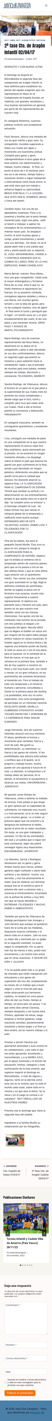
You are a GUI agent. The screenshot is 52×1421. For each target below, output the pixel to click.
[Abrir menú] (46, 5)
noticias (41, 40)
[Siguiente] (44, 1233)
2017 (6, 40)
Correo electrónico (17, 1358)
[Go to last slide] (8, 1233)
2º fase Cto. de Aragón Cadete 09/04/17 (40, 1172)
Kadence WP (37, 1412)
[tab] (20, 1265)
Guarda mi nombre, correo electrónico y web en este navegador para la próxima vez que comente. (26, 1382)
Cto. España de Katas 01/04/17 (11, 1170)
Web (8, 1372)
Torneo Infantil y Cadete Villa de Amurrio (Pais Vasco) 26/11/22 (25, 1243)
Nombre (11, 1345)
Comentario (13, 1305)
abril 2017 (15, 40)
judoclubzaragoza (16, 59)
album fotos (28, 40)
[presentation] (26, 1218)
